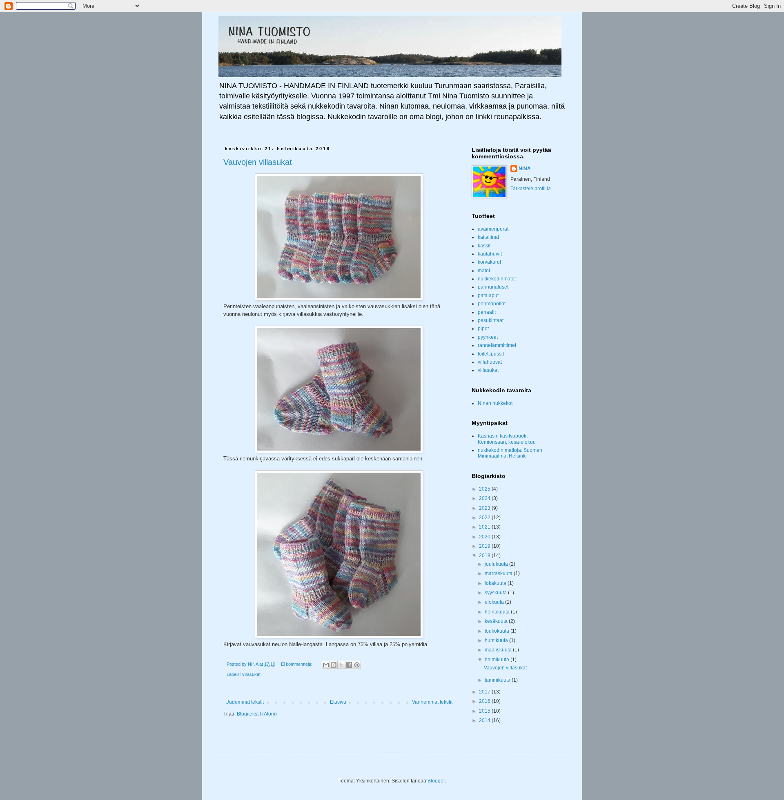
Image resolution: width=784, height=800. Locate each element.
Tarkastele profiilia (530, 188)
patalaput (488, 295)
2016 (485, 701)
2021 (485, 527)
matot (484, 270)
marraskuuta (499, 573)
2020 (485, 537)
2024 (485, 498)
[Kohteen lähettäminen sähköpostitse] (326, 665)
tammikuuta (498, 680)
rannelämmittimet (497, 345)
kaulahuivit (490, 254)
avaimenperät (493, 229)
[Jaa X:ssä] (341, 665)
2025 (485, 489)
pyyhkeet (488, 337)
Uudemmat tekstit (244, 702)
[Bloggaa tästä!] (334, 665)
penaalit (487, 312)
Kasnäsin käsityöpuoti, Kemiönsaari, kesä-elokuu (507, 438)
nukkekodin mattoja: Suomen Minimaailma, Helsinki (510, 453)
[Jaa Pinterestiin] (357, 665)
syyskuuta (496, 593)
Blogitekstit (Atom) (257, 714)
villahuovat (490, 362)
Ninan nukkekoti (496, 403)
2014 (485, 720)
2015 (485, 711)
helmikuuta (497, 659)
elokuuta (495, 602)
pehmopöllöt (492, 304)
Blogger (436, 781)
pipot (483, 328)
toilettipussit (491, 354)
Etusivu (338, 702)
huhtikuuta (497, 640)
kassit (484, 246)
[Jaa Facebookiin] (349, 665)
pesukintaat (490, 320)
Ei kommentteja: (297, 664)
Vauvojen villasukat (257, 162)
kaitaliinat (488, 237)
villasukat (251, 674)
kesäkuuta (497, 621)
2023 (485, 508)
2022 (485, 517)
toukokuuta (497, 631)
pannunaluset (493, 287)
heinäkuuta (498, 612)
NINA (525, 168)
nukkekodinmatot (497, 279)
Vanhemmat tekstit (432, 702)
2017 (485, 692)
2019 (485, 546)
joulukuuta (497, 564)
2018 (485, 555)
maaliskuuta (499, 650)
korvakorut (489, 262)
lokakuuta (496, 583)
